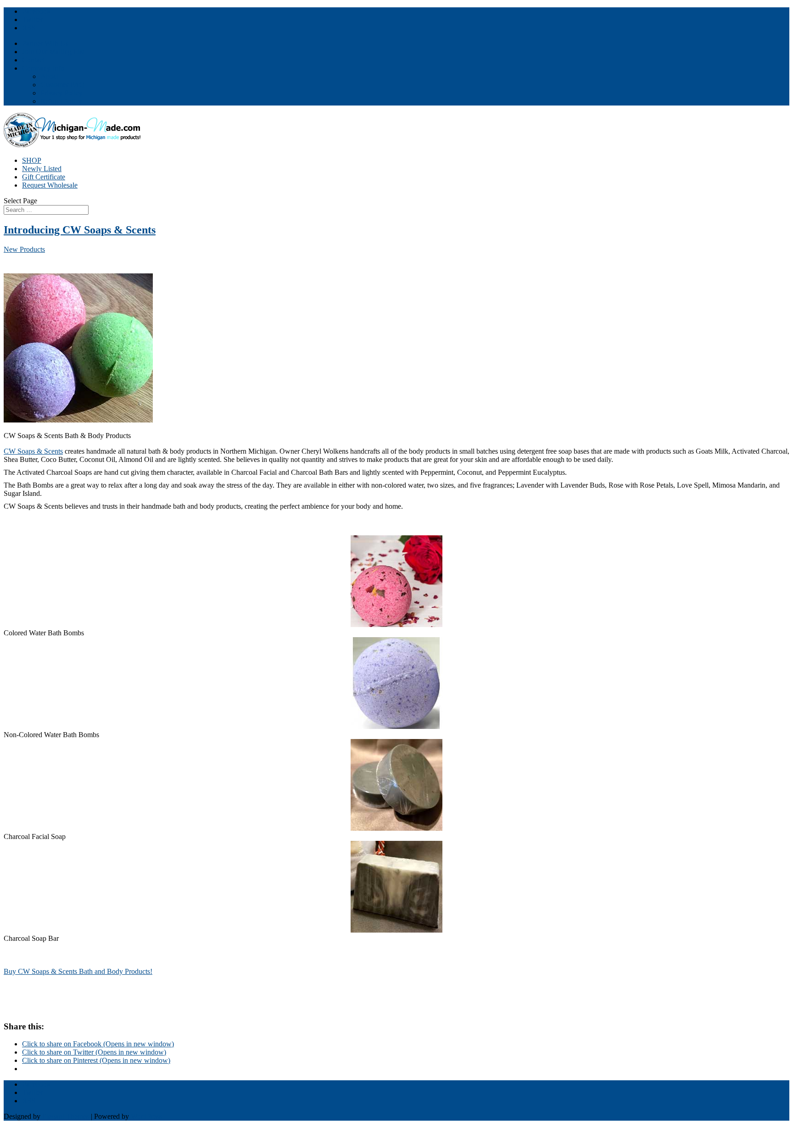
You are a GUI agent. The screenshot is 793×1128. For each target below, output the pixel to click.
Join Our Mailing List (53, 52)
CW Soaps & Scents (33, 451)
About (49, 76)
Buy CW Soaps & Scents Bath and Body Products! (78, 971)
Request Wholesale (50, 185)
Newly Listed (41, 168)
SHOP (31, 160)
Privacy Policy (61, 93)
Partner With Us (45, 43)
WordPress (146, 1116)
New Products (24, 249)
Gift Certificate (43, 177)
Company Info (43, 68)
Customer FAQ (62, 85)
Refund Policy (61, 101)
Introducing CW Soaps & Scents (80, 230)
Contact (33, 60)
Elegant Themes (65, 1116)
